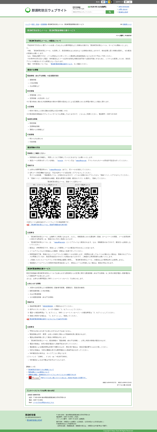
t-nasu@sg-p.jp (55, 169)
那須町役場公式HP (34, 420)
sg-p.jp (60, 160)
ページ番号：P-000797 (124, 35)
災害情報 (44, 24)
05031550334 (48, 306)
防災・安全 (35, 24)
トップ (27, 24)
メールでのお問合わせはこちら (43, 402)
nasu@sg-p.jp (81, 160)
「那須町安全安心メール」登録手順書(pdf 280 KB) (48, 225)
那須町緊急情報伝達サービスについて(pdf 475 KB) (48, 319)
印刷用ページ (127, 24)
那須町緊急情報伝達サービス (61, 64)
